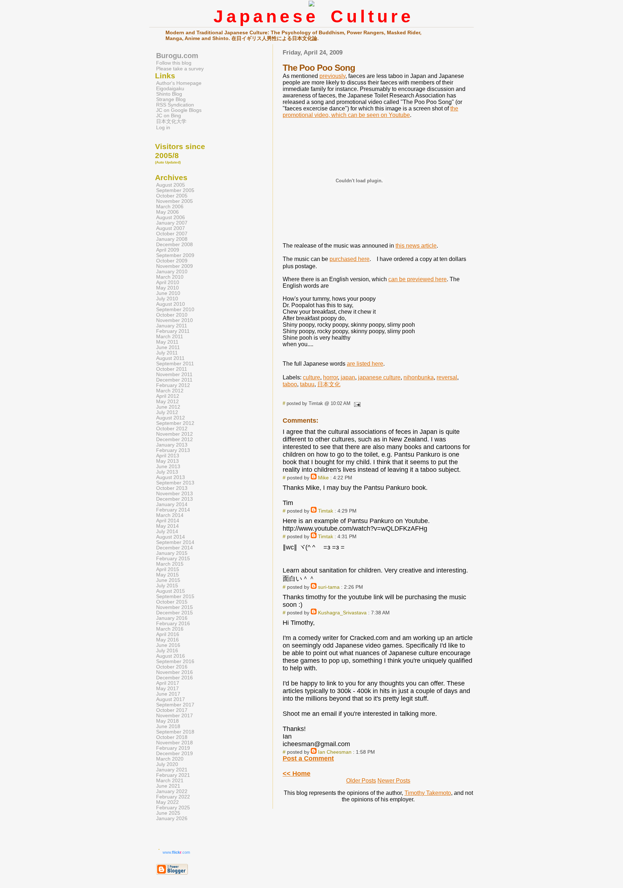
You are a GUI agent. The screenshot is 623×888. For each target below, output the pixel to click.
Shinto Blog (169, 94)
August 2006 (170, 217)
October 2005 (171, 196)
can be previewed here (417, 279)
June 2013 (168, 466)
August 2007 (170, 228)
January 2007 (171, 223)
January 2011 (171, 325)
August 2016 (170, 656)
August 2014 (170, 537)
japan (348, 377)
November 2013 (174, 493)
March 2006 (170, 206)
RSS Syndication (175, 105)
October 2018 (171, 737)
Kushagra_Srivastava (342, 612)
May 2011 (167, 342)
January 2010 (171, 271)
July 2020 (167, 764)
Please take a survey (180, 68)
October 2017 (171, 710)
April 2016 (167, 634)
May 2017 (167, 688)
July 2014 (167, 531)
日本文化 (328, 384)
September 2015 (175, 596)
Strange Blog (171, 99)
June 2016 (168, 645)
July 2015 (167, 585)
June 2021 (168, 786)
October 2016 (171, 667)
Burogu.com (177, 56)
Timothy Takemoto (428, 793)
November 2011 (174, 374)
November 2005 (174, 201)
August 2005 (170, 185)
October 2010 (171, 315)
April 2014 (167, 520)
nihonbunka (418, 377)
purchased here (350, 259)
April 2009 (167, 250)
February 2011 (173, 331)
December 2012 (174, 439)
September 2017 (175, 705)
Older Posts (361, 781)
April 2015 (167, 569)
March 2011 (169, 336)
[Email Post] (356, 403)
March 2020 (170, 759)
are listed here (365, 364)
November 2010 (174, 320)
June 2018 (168, 726)
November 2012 (174, 434)
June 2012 (168, 407)
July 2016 (167, 650)
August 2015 (170, 591)
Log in (163, 127)
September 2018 (175, 732)
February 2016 (173, 623)
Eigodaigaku (170, 88)
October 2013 (171, 488)
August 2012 (170, 418)
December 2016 (174, 677)
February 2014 (173, 510)
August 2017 (170, 699)
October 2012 (171, 428)
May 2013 (167, 461)
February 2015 (173, 558)
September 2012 (175, 423)
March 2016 (170, 629)
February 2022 (173, 797)
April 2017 (167, 683)
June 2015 (168, 580)
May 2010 (167, 288)
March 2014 (170, 515)
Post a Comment (308, 758)
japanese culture (379, 377)
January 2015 (171, 553)
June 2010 (168, 293)
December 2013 (174, 499)
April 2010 (167, 282)
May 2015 (167, 575)
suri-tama (329, 587)
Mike (323, 477)
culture (311, 377)
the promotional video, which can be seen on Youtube (370, 111)
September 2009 (175, 255)
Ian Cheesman (335, 752)
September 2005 (175, 190)
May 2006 (167, 212)
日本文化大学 (171, 121)
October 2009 (171, 261)
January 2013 (171, 445)
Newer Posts (393, 781)
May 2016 (167, 640)
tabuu (307, 384)
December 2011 (174, 380)
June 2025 (168, 813)
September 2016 (175, 661)
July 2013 (167, 472)
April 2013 (167, 455)
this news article (416, 246)
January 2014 (171, 504)
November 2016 (174, 672)
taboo (290, 384)
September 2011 (175, 363)
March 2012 (170, 390)
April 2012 (167, 396)
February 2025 (173, 807)
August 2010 (170, 304)
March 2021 (170, 780)
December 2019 (174, 753)
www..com (176, 852)
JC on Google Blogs (179, 110)
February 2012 (173, 385)
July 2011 (167, 353)
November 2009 (174, 266)
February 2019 (173, 748)
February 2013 (173, 450)
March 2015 (170, 564)
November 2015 (174, 607)
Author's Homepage (179, 83)
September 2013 (175, 483)
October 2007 (171, 233)
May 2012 (167, 401)
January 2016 (171, 618)
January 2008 (171, 239)
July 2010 (167, 298)
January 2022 (171, 791)
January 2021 (171, 769)
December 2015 (174, 612)
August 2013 (170, 477)
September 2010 (175, 309)
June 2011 (168, 347)
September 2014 (175, 542)
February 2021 (173, 775)
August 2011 (170, 358)
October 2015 (171, 602)
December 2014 (174, 547)
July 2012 (167, 412)
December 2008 (174, 244)
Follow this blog (173, 63)
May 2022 (167, 802)
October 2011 (171, 369)
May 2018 (167, 721)
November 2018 (174, 742)
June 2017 (168, 694)
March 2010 (170, 277)
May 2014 (167, 526)
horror (330, 377)
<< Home (296, 773)
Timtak (325, 511)
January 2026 (171, 818)
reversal (447, 377)
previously (332, 76)
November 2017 (174, 715)
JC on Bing (168, 115)
